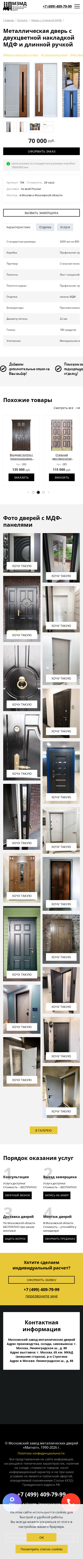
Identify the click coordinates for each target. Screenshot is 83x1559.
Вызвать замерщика (41, 213)
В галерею (43, 1130)
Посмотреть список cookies (42, 1549)
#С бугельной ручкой (54, 55)
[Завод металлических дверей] (15, 6)
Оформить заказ (41, 151)
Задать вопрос (15, 1239)
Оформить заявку (41, 1280)
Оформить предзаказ (60, 1239)
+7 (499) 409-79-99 (57, 6)
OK (41, 1537)
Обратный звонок (17, 1195)
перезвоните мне (42, 1295)
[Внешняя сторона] (16, 89)
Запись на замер (57, 1195)
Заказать (31, 477)
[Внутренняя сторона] (46, 89)
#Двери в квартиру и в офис (21, 55)
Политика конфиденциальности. (41, 1453)
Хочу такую (22, 566)
